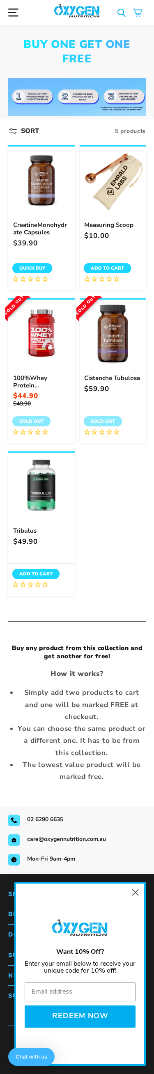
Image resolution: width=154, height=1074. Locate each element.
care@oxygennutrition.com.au (66, 839)
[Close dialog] (135, 892)
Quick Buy (32, 268)
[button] (122, 13)
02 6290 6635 (45, 819)
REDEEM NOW (80, 1016)
